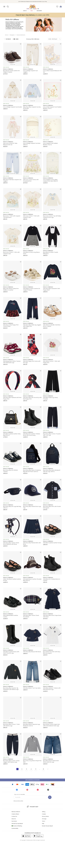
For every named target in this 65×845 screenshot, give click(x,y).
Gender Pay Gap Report (17, 823)
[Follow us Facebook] (17, 790)
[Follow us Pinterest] (38, 790)
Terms (43, 821)
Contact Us (14, 816)
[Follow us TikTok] (48, 790)
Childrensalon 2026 (31, 840)
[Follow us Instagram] (27, 790)
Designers (39, 10)
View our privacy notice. (18, 800)
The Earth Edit (34, 806)
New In (24, 10)
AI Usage (44, 818)
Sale (32, 10)
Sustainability (15, 828)
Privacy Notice (45, 816)
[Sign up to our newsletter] (50, 797)
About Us (14, 818)
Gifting (43, 811)
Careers (44, 814)
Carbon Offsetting (17, 826)
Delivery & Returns (16, 811)
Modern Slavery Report (47, 826)
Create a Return (15, 814)
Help (43, 823)
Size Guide (14, 821)
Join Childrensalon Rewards (32, 780)
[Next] (48, 769)
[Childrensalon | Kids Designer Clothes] (32, 6)
